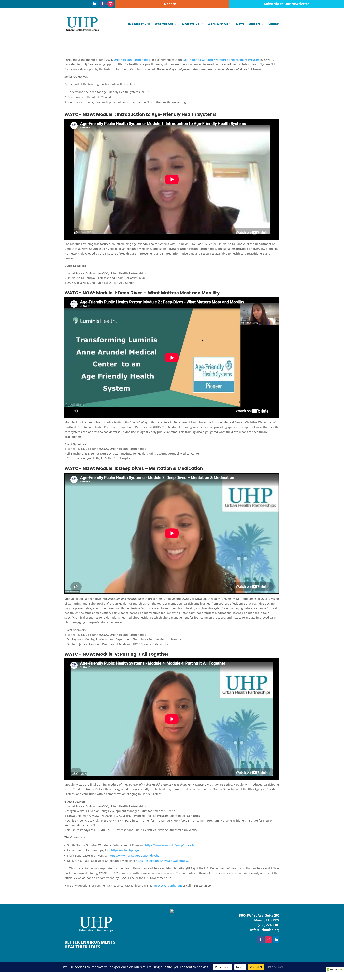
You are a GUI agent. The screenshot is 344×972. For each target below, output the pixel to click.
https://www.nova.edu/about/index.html (135, 855)
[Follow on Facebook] (102, 4)
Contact (274, 24)
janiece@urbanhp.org (167, 885)
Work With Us (218, 24)
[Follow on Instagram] (110, 4)
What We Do (190, 24)
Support (254, 24)
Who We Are (164, 24)
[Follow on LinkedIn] (94, 4)
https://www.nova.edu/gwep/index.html (171, 845)
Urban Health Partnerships (132, 60)
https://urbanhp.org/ (125, 850)
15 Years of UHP (139, 24)
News (240, 24)
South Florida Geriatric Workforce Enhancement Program (221, 60)
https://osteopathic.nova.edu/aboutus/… (162, 861)
